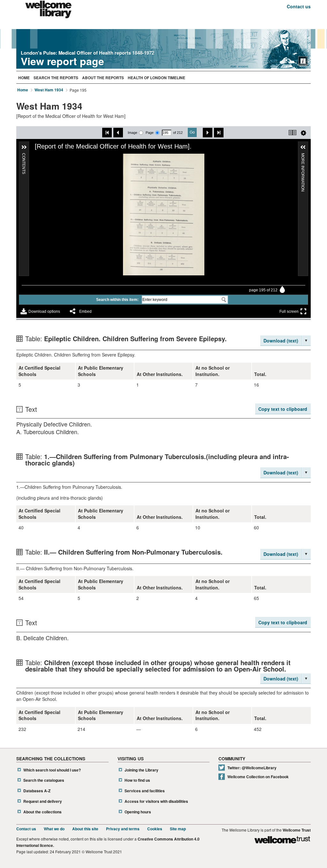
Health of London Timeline (156, 78)
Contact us (299, 6)
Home (24, 78)
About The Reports (103, 78)
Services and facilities (145, 791)
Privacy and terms (123, 829)
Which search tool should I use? (52, 770)
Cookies (154, 829)
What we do (54, 829)
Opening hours (138, 812)
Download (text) (280, 340)
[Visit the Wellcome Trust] (282, 841)
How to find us (137, 780)
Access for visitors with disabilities (156, 801)
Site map (178, 829)
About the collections (42, 812)
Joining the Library (141, 770)
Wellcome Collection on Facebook (258, 777)
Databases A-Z (36, 791)
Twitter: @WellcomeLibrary (252, 768)
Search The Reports (56, 78)
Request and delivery (42, 801)
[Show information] (303, 61)
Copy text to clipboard (282, 409)
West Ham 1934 (48, 90)
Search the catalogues (43, 780)
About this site (85, 829)
